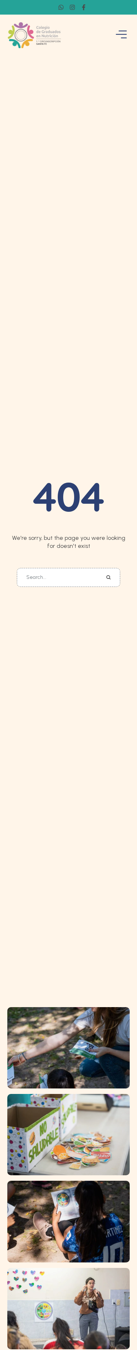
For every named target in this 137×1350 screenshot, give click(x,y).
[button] (117, 1319)
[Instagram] (72, 7)
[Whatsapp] (61, 7)
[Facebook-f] (84, 7)
